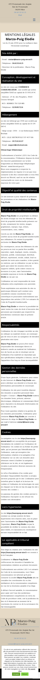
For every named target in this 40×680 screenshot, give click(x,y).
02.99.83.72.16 (17, 107)
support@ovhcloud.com (17, 145)
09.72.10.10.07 (17, 141)
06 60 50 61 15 (20, 12)
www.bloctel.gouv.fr (16, 166)
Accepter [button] (16, 674)
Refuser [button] (24, 674)
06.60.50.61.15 (17, 63)
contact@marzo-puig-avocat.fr (20, 59)
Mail (20, 15)
